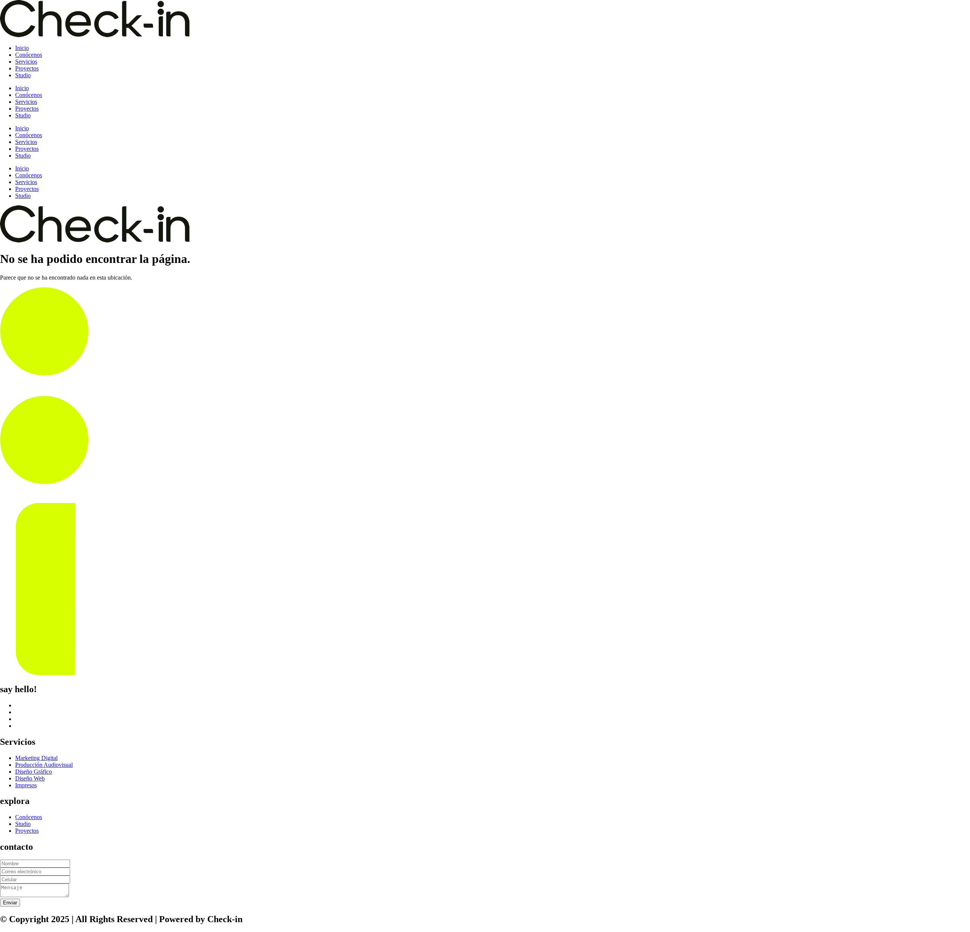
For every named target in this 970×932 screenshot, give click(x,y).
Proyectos (27, 68)
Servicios (26, 61)
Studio (23, 75)
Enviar (10, 902)
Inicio (22, 48)
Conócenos (28, 55)
